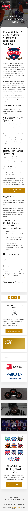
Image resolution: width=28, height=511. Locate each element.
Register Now (14, 485)
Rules (14, 410)
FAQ (14, 426)
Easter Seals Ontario (15, 507)
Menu (24, 3)
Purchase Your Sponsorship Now (14, 190)
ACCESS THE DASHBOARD (14, 331)
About (13, 395)
